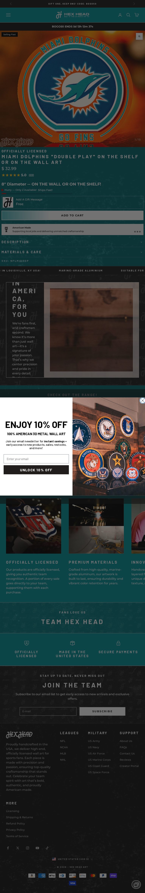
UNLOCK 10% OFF (36, 470)
